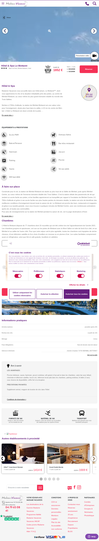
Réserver (88, 69)
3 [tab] (49, 479)
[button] (4, 267)
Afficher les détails (77, 285)
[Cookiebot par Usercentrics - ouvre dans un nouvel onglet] (81, 244)
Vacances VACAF (33, 521)
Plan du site (55, 522)
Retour (8, 17)
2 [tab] (45, 479)
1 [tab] (41, 479)
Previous (5, 30)
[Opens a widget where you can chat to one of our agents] (91, 537)
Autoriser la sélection (50, 294)
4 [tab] (53, 479)
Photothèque (89, 515)
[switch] (38, 276)
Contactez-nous (74, 504)
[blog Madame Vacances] (69, 488)
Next (93, 30)
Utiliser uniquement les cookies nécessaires (22, 293)
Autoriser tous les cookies (77, 294)
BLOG (70, 531)
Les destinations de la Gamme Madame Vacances (35, 507)
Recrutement (73, 521)
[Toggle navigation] (3, 3)
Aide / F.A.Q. (31, 531)
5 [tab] (58, 479)
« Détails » (80, 261)
